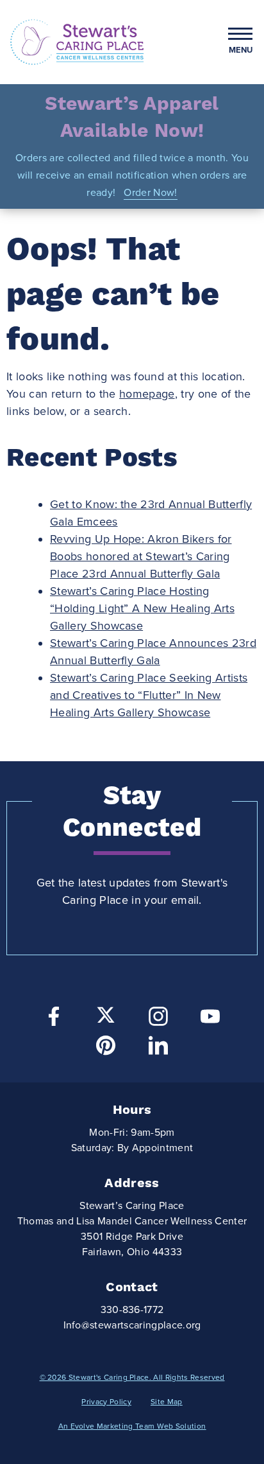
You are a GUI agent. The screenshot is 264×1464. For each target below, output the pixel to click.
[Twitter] (105, 1015)
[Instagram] (158, 1020)
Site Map (167, 1401)
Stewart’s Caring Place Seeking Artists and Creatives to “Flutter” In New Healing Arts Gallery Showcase (148, 695)
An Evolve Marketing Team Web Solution (132, 1426)
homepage (147, 394)
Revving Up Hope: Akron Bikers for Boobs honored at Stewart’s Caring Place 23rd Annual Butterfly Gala (141, 556)
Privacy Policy (106, 1401)
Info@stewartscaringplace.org (132, 1325)
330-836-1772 (132, 1309)
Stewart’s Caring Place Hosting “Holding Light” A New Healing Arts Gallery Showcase (142, 608)
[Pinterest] (105, 1049)
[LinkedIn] (158, 1049)
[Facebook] (53, 1020)
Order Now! (150, 192)
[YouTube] (210, 1020)
